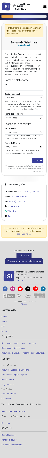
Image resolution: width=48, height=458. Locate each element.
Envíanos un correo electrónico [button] (24, 261)
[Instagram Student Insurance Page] (12, 288)
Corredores (6, 398)
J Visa (4, 321)
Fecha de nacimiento (14, 114)
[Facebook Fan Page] (5, 288)
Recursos (5, 423)
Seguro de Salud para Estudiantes (16, 370)
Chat (9, 216)
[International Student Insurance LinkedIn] (43, 288)
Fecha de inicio (11, 128)
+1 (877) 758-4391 (32, 192)
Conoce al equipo (9, 440)
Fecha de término (12, 143)
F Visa (4, 316)
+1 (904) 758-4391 (20, 196)
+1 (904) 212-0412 (17, 201)
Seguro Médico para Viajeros (14, 375)
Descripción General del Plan (13, 411)
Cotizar (36, 160)
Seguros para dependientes (13, 348)
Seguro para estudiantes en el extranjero (18, 343)
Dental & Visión (7, 379)
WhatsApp (11, 211)
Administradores (8, 394)
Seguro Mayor (7, 384)
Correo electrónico (15, 206)
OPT (3, 326)
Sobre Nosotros (8, 435)
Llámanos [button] (24, 255)
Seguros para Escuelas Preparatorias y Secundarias (23, 353)
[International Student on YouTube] (20, 288)
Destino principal (12, 94)
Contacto (20, 280)
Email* (7, 84)
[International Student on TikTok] (27, 288)
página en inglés (24, 234)
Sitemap (24, 304)
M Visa (4, 331)
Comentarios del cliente (11, 445)
